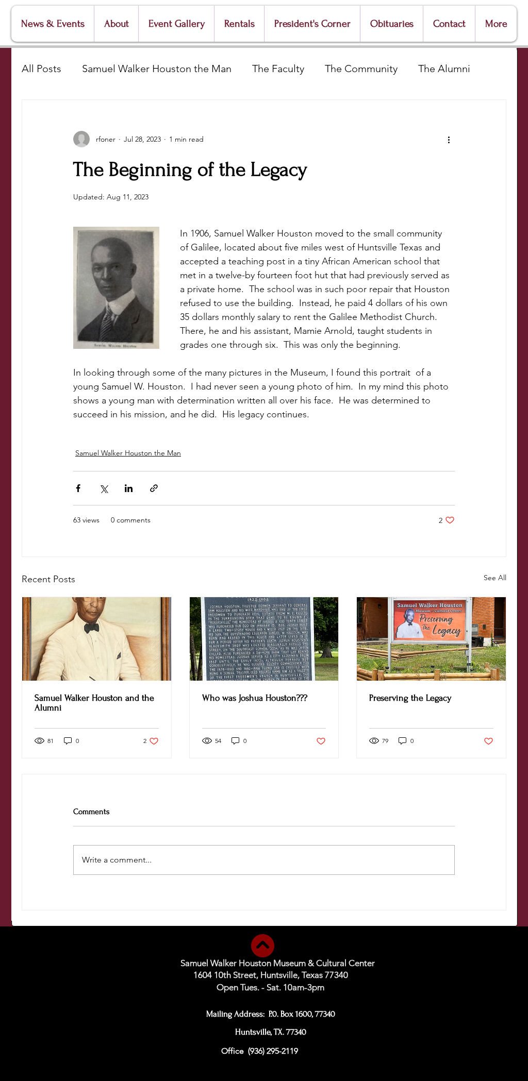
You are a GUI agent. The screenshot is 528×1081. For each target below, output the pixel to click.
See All (495, 577)
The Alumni (444, 68)
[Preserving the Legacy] (431, 639)
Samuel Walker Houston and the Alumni (94, 703)
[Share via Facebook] (78, 488)
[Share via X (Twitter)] (103, 488)
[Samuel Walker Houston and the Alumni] (96, 639)
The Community (361, 68)
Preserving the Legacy (410, 698)
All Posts (41, 68)
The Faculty (278, 68)
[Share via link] (154, 488)
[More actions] (448, 139)
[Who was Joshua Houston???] (264, 639)
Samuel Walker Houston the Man (157, 68)
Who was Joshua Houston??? (254, 698)
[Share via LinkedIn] (129, 488)
